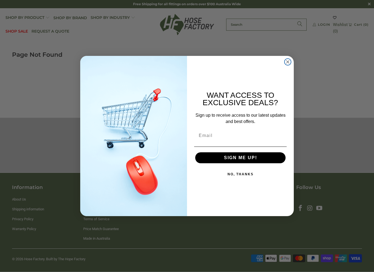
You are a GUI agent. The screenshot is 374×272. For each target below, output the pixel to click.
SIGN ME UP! (240, 157)
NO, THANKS (241, 174)
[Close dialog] (287, 62)
